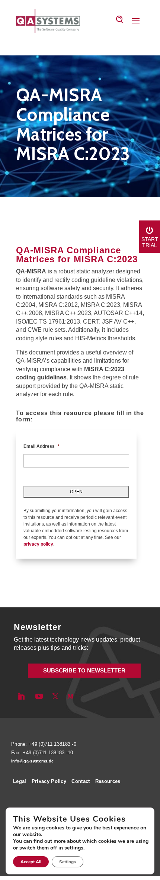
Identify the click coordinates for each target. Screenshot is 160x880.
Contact (80, 781)
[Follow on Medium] (70, 696)
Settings (67, 862)
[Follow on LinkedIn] (21, 696)
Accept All (30, 862)
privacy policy (38, 544)
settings (73, 848)
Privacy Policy (49, 781)
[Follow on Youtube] (39, 696)
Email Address (41, 446)
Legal (19, 781)
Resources (108, 781)
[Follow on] (83, 696)
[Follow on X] (55, 696)
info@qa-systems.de (32, 761)
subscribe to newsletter (84, 670)
